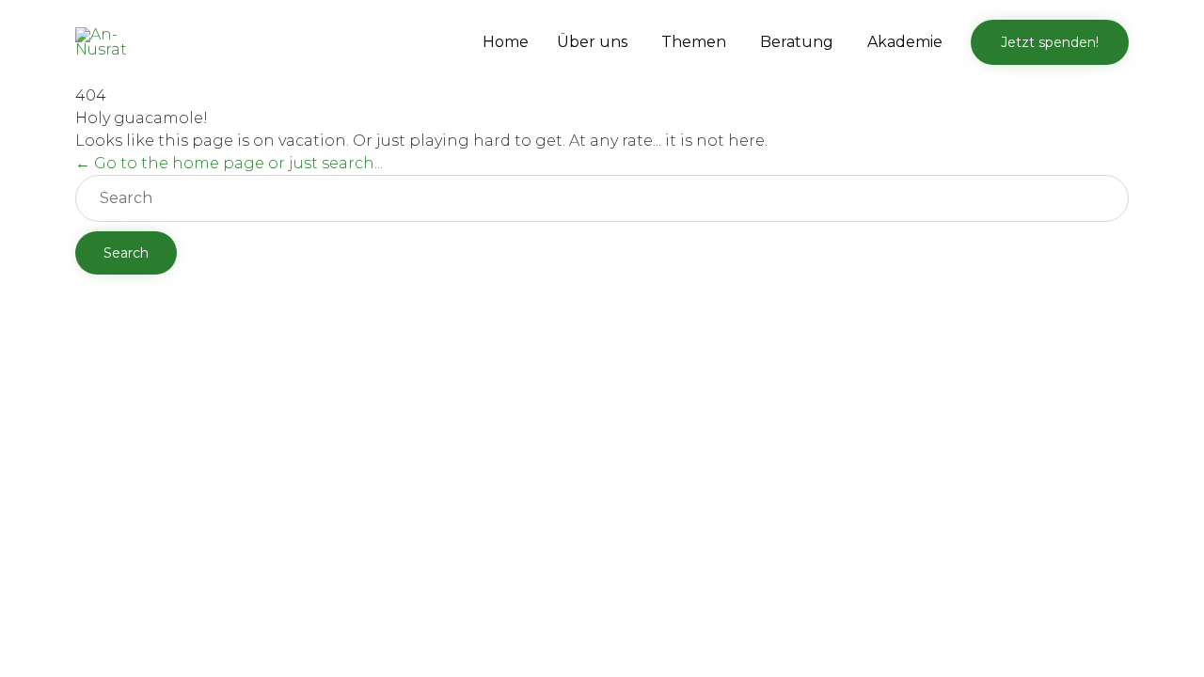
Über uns (592, 42)
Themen (693, 42)
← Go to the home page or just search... (229, 163)
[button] (1050, 42)
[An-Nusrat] (111, 42)
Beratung (796, 42)
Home (506, 42)
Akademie (905, 42)
